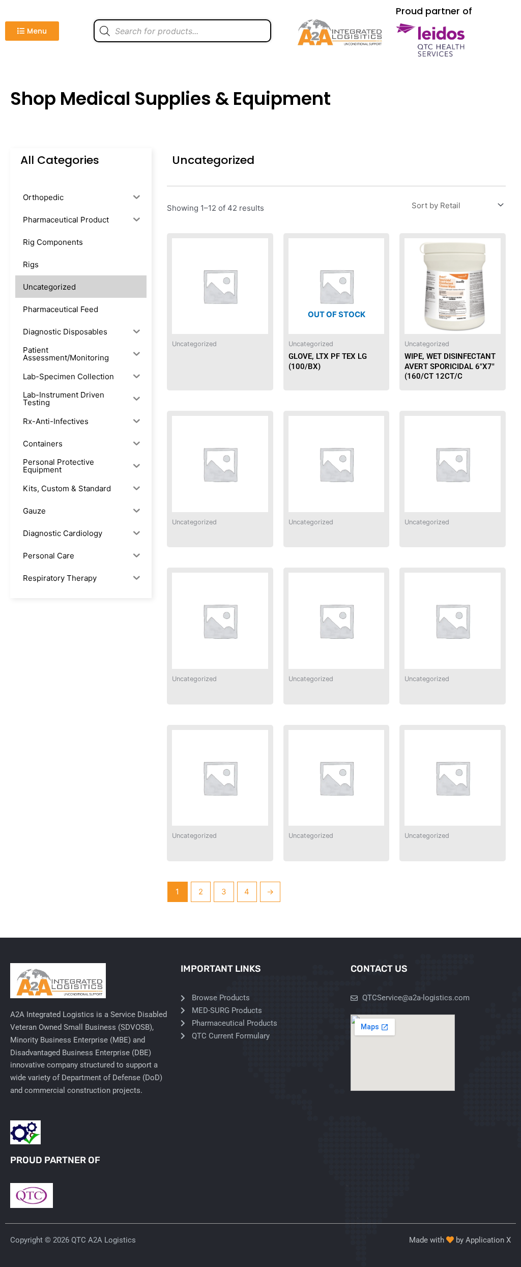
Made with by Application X (460, 1240)
